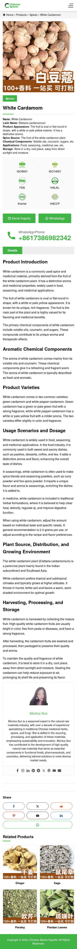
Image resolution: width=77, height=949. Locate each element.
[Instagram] (22, 771)
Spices (33, 15)
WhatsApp (57, 218)
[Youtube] (54, 771)
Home (9, 15)
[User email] (59, 771)
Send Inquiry (21, 218)
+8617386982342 (45, 237)
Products (21, 15)
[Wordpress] (49, 771)
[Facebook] (17, 771)
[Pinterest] (33, 771)
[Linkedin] (28, 771)
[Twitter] (43, 771)
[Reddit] (38, 771)
